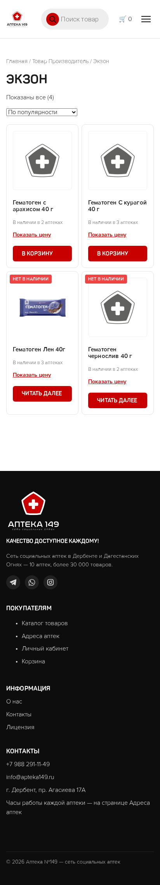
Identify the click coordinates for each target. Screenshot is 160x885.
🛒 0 (125, 19)
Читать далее (42, 393)
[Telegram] (13, 582)
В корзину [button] (37, 253)
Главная (17, 61)
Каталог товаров (45, 623)
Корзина (33, 661)
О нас (14, 701)
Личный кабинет (45, 648)
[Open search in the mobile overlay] (75, 19)
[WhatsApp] (32, 582)
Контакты (18, 714)
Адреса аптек (40, 636)
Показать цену (32, 235)
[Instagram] (50, 582)
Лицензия (20, 727)
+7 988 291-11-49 (28, 764)
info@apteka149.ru (30, 777)
